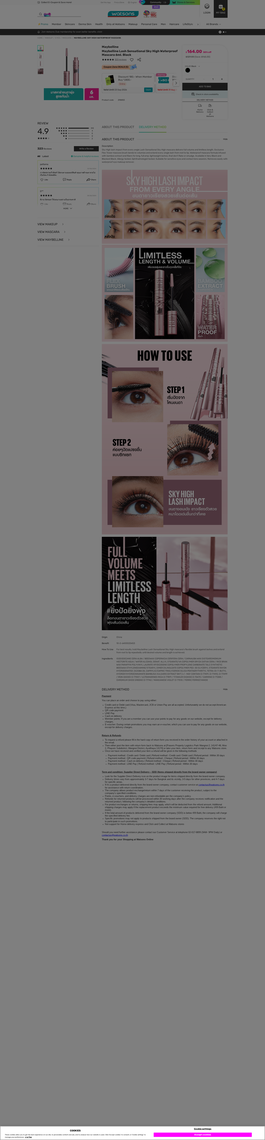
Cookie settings (202, 1128)
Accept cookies (202, 1134)
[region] (132, 1133)
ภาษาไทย (28, 1137)
